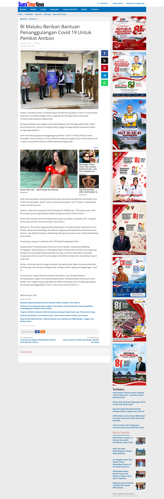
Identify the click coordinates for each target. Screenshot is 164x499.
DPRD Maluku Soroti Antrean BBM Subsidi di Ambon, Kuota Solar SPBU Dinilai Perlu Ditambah (129, 418)
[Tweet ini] (104, 60)
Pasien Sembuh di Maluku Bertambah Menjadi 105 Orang (81, 339)
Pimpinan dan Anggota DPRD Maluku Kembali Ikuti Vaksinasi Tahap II (38, 339)
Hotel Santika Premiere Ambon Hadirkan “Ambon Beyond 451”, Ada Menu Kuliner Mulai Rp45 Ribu (128, 395)
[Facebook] (37, 331)
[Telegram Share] (104, 75)
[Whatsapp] (104, 83)
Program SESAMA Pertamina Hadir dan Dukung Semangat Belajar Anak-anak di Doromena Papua (57, 312)
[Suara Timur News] (31, 4)
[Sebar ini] (104, 53)
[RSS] (42, 331)
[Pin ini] (104, 68)
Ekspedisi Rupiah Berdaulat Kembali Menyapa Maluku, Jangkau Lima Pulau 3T (50, 303)
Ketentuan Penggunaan (131, 496)
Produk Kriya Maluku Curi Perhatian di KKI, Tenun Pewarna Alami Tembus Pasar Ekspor (54, 315)
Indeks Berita (117, 496)
